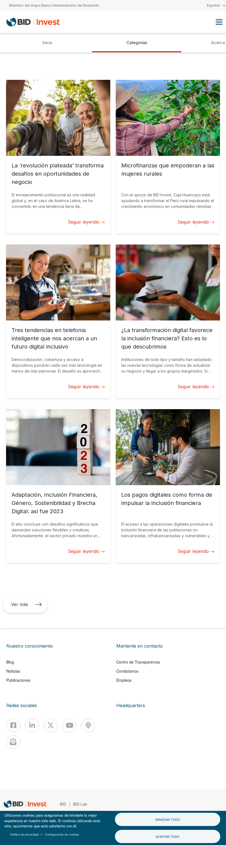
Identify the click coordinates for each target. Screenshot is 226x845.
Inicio (47, 42)
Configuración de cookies (62, 834)
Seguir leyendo (83, 222)
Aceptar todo (167, 836)
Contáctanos (127, 671)
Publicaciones (18, 680)
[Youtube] (69, 725)
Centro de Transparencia (138, 662)
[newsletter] (13, 742)
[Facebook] (13, 725)
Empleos (123, 680)
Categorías (137, 42)
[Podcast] (88, 725)
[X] (51, 725)
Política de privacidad (24, 834)
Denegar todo (167, 819)
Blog (10, 662)
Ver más (19, 604)
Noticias (13, 671)
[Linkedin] (32, 725)
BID (63, 804)
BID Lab (80, 804)
